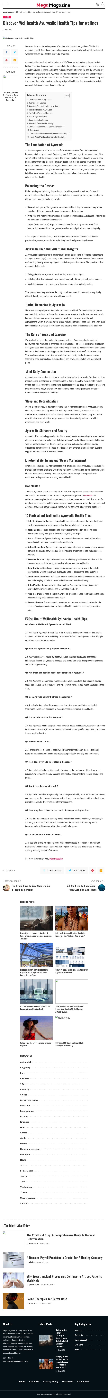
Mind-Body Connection (38, 116)
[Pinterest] (6, 60)
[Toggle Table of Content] (66, 95)
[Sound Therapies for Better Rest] (13, 1301)
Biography (25, 1067)
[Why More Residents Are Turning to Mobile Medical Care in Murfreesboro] (10, 82)
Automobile (26, 1062)
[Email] (14, 60)
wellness (88, 495)
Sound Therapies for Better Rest (47, 1299)
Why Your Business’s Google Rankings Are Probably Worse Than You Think (35, 1007)
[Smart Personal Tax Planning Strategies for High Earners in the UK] (71, 955)
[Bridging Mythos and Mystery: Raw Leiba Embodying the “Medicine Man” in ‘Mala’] (71, 918)
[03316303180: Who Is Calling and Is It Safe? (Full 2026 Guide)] (71, 1028)
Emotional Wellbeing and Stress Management (47, 127)
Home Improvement (30, 1149)
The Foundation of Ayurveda (40, 99)
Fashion (24, 1116)
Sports (23, 1176)
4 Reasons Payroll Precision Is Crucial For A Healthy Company (65, 1257)
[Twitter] (14, 52)
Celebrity (24, 1089)
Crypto (23, 1094)
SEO (22, 1165)
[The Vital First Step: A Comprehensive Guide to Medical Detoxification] (13, 1239)
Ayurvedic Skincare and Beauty (41, 123)
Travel (23, 1192)
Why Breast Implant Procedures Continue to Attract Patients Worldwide (64, 1278)
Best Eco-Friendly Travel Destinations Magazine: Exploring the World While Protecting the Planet (34, 972)
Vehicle (24, 1203)
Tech (22, 1181)
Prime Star (33, 1303)
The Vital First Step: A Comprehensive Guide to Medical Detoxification (60, 1237)
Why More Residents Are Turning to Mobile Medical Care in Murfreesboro (10, 96)
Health (6, 17)
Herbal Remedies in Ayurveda (40, 110)
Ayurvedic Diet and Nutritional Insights (44, 106)
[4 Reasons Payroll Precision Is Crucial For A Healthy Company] (13, 1260)
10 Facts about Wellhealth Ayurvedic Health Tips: (49, 133)
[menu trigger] (6, 4)
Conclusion (34, 130)
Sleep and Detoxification (38, 120)
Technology (26, 1187)
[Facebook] (6, 52)
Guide (23, 1138)
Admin (31, 1262)
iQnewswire (33, 1243)
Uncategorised (27, 1198)
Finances (24, 1122)
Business (24, 1078)
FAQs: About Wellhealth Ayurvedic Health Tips (48, 137)
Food (22, 1127)
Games (23, 1132)
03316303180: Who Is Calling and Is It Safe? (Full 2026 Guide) (69, 1044)
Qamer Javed (34, 1285)
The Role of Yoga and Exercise (41, 113)
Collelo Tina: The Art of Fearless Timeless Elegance (35, 1044)
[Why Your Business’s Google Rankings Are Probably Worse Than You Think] (36, 991)
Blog (22, 1073)
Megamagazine (56, 858)
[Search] (102, 4)
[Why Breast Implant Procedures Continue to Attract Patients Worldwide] (13, 1280)
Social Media (26, 1170)
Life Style (25, 1154)
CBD (22, 1083)
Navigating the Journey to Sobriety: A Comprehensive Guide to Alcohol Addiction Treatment (35, 936)
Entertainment (27, 1111)
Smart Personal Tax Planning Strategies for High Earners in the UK (71, 971)
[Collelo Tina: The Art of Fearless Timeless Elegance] (36, 1028)
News (23, 1160)
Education (25, 1105)
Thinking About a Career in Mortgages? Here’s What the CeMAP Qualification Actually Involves (70, 1009)
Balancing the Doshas (37, 103)
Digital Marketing (29, 1100)
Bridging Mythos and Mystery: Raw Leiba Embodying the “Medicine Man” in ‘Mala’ (70, 934)
